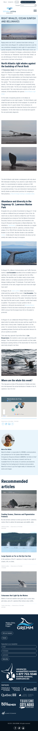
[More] (12, 423)
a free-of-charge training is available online (22, 194)
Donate (17, 2)
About (5, 2)
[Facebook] (3, 423)
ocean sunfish (15, 291)
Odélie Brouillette (5, 526)
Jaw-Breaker (11, 225)
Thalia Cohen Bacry (6, 605)
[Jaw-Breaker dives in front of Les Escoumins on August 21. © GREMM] (19, 253)
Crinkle (3, 235)
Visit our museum (7, 633)
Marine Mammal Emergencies (28, 2)
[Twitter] (6, 423)
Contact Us (10, 2)
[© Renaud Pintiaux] (19, 362)
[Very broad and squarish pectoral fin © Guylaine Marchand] (19, 159)
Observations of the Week (7, 421)
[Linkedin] (9, 423)
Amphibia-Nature (29, 305)
